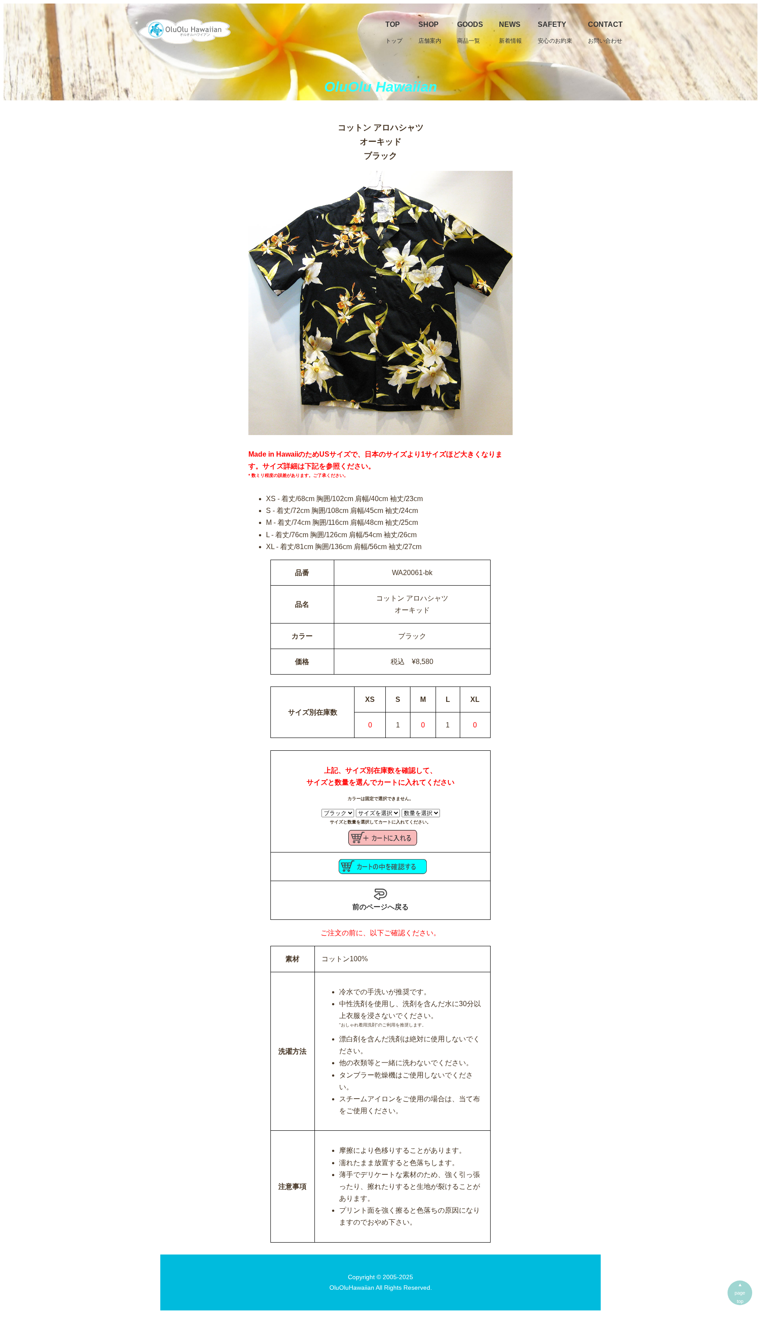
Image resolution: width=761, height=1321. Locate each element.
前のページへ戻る (380, 907)
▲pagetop (740, 1293)
